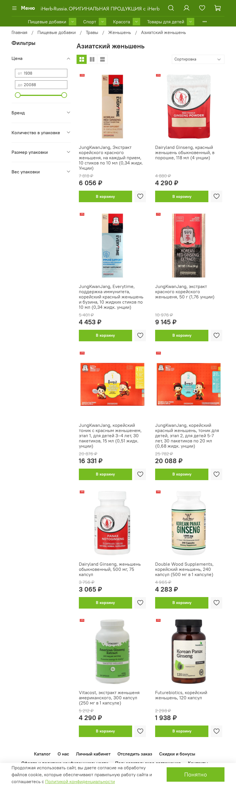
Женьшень (119, 32)
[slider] (18, 95)
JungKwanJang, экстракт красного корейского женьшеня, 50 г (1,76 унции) (184, 291)
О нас (63, 754)
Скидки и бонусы (177, 754)
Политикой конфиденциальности (80, 781)
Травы (92, 32)
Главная (19, 32)
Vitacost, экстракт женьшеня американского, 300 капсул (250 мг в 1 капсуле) (109, 698)
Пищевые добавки (47, 21)
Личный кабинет (93, 754)
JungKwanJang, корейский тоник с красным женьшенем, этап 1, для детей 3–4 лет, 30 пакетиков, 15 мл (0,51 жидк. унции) (110, 435)
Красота (121, 21)
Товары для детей (165, 21)
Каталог (42, 754)
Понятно (195, 774)
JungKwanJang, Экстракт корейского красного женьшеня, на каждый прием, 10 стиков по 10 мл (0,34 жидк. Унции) (111, 157)
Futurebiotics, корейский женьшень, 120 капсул (181, 695)
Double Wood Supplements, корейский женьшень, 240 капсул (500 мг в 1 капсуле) (184, 569)
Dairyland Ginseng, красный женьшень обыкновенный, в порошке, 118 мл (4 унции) (184, 152)
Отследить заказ (134, 754)
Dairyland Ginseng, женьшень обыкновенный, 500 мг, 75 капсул (110, 569)
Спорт (89, 21)
